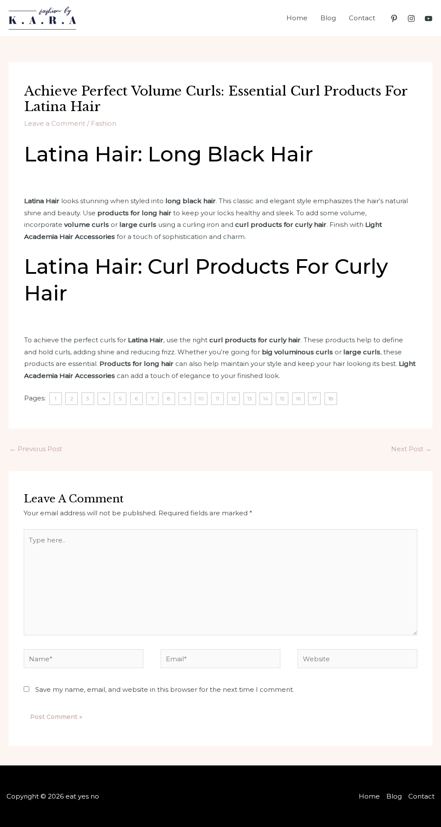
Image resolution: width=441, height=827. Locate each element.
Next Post (411, 449)
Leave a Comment (54, 123)
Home (296, 18)
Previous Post (35, 449)
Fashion (103, 123)
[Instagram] (411, 18)
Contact (362, 18)
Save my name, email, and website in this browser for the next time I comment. (164, 689)
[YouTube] (428, 18)
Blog (328, 18)
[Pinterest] (394, 18)
